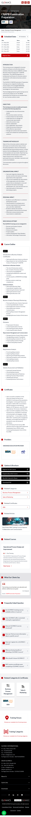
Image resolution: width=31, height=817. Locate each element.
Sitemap (27, 807)
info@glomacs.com (10, 754)
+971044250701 (8, 752)
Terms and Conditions (18, 807)
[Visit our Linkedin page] (13, 795)
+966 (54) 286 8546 (8, 765)
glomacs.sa (9, 769)
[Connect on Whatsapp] (4, 813)
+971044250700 (7, 750)
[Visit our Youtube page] (22, 795)
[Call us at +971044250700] (22, 2)
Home (2, 30)
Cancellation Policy (7, 807)
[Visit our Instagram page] (18, 795)
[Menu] (28, 2)
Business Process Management (13, 30)
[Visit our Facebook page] (9, 795)
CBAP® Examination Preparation (13, 593)
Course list (13, 810)
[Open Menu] (25, 2)
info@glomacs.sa (9, 767)
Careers (19, 810)
